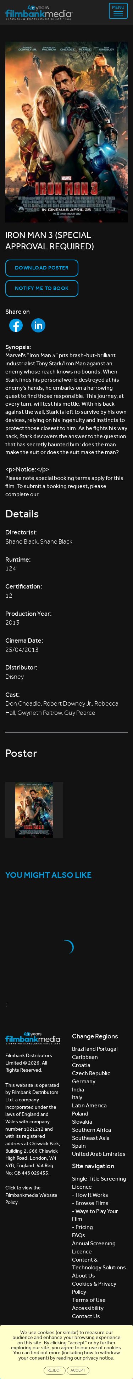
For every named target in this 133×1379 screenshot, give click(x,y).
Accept (78, 1370)
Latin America (89, 1105)
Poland (80, 1113)
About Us (83, 1275)
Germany (83, 1081)
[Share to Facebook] (16, 325)
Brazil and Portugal (94, 1048)
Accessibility (88, 1308)
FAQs (78, 1235)
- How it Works (90, 1195)
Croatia (81, 1065)
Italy (77, 1097)
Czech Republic (91, 1073)
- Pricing (82, 1227)
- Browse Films (90, 1203)
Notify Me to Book (42, 288)
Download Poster (42, 268)
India (78, 1089)
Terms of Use (89, 1300)
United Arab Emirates (99, 1154)
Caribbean (85, 1057)
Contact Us (86, 1316)
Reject (55, 1370)
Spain (79, 1145)
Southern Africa (91, 1129)
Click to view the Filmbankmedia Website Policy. (31, 1195)
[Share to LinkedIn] (38, 325)
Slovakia (82, 1121)
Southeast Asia (91, 1138)
